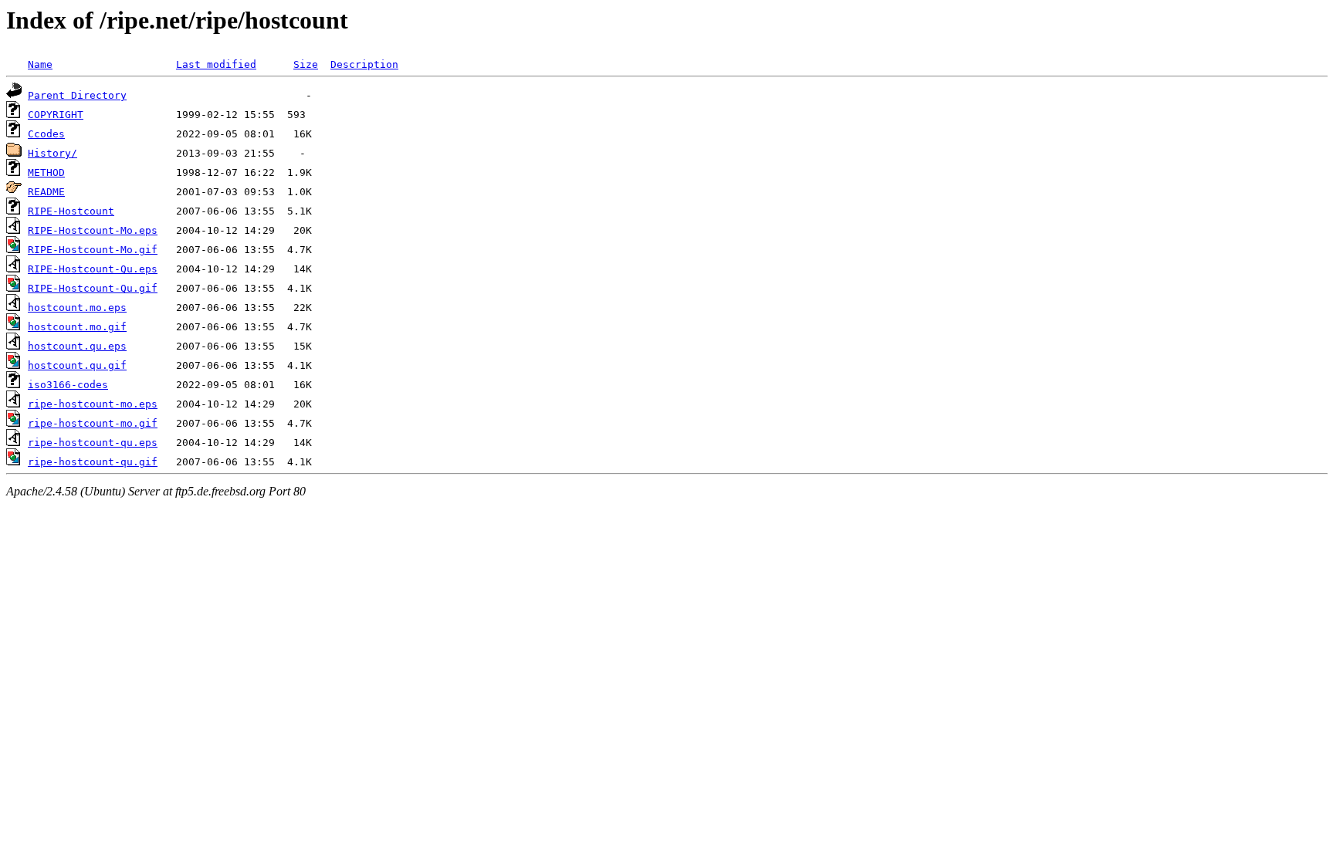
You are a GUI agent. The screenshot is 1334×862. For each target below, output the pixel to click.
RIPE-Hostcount (71, 211)
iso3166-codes (68, 384)
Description (364, 64)
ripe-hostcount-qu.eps (92, 442)
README (46, 192)
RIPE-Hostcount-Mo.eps (92, 230)
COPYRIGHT (55, 114)
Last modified (216, 64)
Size (305, 64)
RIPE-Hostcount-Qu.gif (92, 288)
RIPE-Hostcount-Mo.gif (92, 249)
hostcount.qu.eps (77, 346)
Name (40, 64)
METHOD (46, 172)
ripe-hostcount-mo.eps (92, 404)
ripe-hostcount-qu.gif (92, 462)
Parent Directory (77, 95)
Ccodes (46, 134)
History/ (52, 153)
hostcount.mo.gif (77, 327)
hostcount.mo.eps (77, 307)
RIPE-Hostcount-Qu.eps (92, 269)
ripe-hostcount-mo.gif (92, 423)
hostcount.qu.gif (77, 365)
